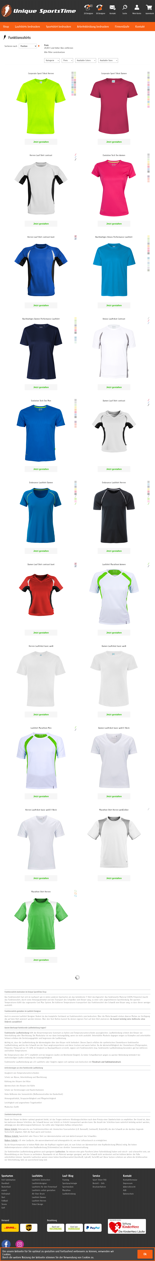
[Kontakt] (112, 8)
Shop (6, 26)
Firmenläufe (122, 26)
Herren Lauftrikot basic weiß (41, 646)
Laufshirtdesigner (39, 1183)
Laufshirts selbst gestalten (43, 1190)
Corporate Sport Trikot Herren (41, 73)
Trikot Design (37, 1204)
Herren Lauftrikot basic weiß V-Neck (41, 810)
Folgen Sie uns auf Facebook (6, 1244)
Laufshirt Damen (39, 1197)
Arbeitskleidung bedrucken (93, 26)
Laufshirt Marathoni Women (114, 564)
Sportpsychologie (69, 1183)
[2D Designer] (88, 9)
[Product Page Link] (41, 136)
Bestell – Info (98, 1183)
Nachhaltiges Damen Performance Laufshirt (41, 319)
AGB (124, 1190)
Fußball (5, 1201)
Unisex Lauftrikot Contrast (114, 319)
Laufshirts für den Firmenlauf (44, 1187)
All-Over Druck (38, 1194)
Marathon (66, 1190)
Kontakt (140, 26)
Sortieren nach (11, 46)
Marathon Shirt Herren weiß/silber (114, 810)
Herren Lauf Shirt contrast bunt (40, 237)
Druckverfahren (99, 1187)
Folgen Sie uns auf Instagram (19, 1244)
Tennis (4, 1204)
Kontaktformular (130, 1180)
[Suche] (125, 7)
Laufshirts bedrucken (27, 26)
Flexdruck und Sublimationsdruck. (106, 1062)
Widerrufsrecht (129, 1187)
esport (4, 1190)
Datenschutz (128, 1194)
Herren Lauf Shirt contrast (41, 155)
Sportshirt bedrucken (58, 26)
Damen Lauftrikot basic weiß (114, 646)
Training (65, 1180)
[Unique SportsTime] (38, 4)
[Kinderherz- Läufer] (127, 1220)
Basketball (6, 1187)
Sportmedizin (67, 1187)
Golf (3, 1208)
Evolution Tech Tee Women (114, 155)
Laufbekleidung (69, 1194)
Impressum (127, 1183)
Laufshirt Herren (39, 1201)
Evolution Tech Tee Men (41, 401)
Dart (3, 1197)
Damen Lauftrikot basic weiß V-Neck (114, 728)
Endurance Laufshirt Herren (114, 482)
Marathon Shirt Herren (41, 892)
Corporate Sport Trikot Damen (114, 73)
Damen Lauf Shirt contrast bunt (41, 564)
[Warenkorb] (149, 7)
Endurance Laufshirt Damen (41, 482)
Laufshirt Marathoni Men (41, 728)
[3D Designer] (100, 9)
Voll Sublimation (8, 1180)
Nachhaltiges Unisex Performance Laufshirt (113, 237)
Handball (5, 1183)
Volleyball (6, 1194)
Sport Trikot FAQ (99, 1180)
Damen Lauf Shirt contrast (114, 401)
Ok (145, 1254)
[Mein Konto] (137, 7)
